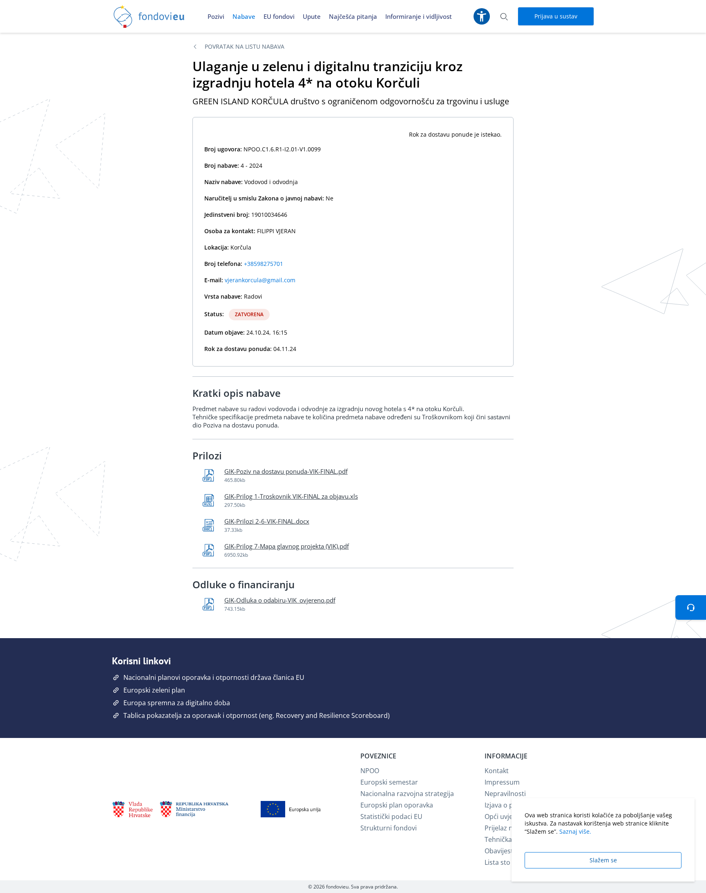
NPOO (369, 770)
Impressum (502, 782)
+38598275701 (263, 264)
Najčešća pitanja (353, 16)
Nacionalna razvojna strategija (407, 793)
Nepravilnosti (505, 793)
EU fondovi (279, 16)
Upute (312, 16)
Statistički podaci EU (391, 816)
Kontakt (497, 770)
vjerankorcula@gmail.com (260, 280)
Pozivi (216, 16)
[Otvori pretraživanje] (504, 16)
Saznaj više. (575, 831)
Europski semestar (389, 782)
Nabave (243, 16)
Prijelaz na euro (509, 827)
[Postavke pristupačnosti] (482, 16)
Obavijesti (500, 850)
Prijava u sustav (555, 16)
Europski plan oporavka (396, 805)
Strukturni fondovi (388, 827)
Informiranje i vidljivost (418, 16)
